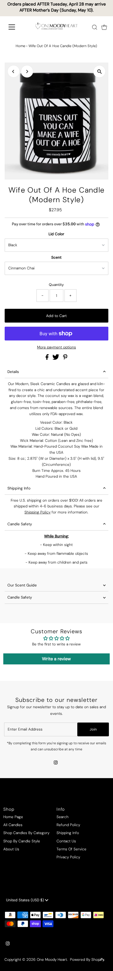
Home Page (13, 817)
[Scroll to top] (102, 959)
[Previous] (13, 71)
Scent (56, 257)
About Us (11, 849)
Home (20, 46)
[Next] (27, 71)
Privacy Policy (68, 857)
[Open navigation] (17, 27)
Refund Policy (68, 825)
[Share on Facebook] (48, 358)
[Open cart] (104, 27)
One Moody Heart (52, 959)
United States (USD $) (25, 900)
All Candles (12, 825)
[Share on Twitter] (56, 358)
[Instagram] (55, 763)
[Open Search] (95, 27)
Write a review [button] (56, 659)
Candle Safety (19, 524)
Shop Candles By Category (26, 833)
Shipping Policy (37, 512)
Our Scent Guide (22, 585)
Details (13, 371)
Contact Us (66, 841)
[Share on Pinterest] (65, 358)
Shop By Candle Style (21, 841)
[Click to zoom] (99, 71)
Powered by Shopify (87, 959)
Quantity (56, 284)
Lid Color (56, 234)
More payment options (56, 347)
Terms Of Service (71, 849)
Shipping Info (18, 488)
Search (62, 817)
